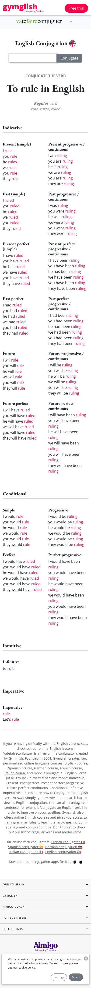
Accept (75, 977)
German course (46, 768)
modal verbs (71, 832)
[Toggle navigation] (71, 21)
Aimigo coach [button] (14, 906)
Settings (59, 977)
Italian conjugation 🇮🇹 (26, 852)
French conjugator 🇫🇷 (68, 842)
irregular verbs (42, 832)
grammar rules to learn (31, 822)
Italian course (15, 773)
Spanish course (20, 768)
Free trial (76, 8)
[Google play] (75, 861)
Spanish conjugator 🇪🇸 (25, 847)
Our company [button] (13, 884)
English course (75, 763)
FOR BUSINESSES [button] (15, 917)
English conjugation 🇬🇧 (63, 852)
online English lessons (56, 748)
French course (71, 768)
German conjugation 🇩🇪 (63, 847)
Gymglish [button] (10, 895)
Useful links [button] (13, 929)
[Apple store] (80, 861)
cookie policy (26, 967)
